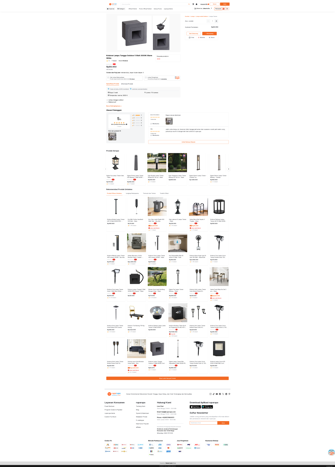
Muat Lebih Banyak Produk (167, 378)
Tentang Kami (140, 406)
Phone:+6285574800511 (165, 417)
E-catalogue (140, 420)
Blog (137, 410)
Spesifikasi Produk (112, 84)
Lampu (193, 16)
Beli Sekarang (193, 33)
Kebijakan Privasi (141, 417)
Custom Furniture (110, 417)
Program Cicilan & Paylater (113, 410)
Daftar (224, 4)
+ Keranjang (209, 33)
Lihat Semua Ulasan (188, 142)
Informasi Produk (127, 84)
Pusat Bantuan (109, 406)
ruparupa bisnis (110, 413)
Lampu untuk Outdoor (202, 16)
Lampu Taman (213, 16)
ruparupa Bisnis (168, 9)
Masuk (214, 4)
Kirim (223, 423)
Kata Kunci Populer (142, 424)
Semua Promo (158, 9)
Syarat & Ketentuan (142, 413)
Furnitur (187, 16)
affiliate (138, 427)
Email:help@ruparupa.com (166, 412)
